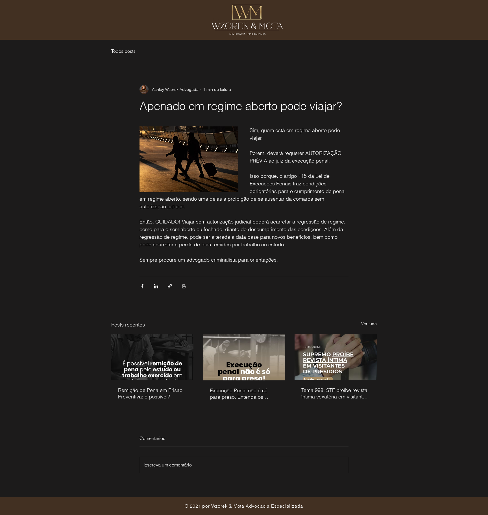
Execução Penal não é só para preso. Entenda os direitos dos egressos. (238, 393)
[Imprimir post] (183, 286)
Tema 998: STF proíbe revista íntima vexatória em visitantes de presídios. (334, 393)
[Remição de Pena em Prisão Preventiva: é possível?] (152, 357)
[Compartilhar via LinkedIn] (156, 286)
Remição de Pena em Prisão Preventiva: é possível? (150, 393)
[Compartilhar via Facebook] (142, 286)
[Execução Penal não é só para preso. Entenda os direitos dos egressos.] (244, 357)
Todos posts (123, 51)
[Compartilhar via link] (170, 286)
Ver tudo (369, 323)
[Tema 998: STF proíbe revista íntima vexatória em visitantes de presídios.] (336, 357)
